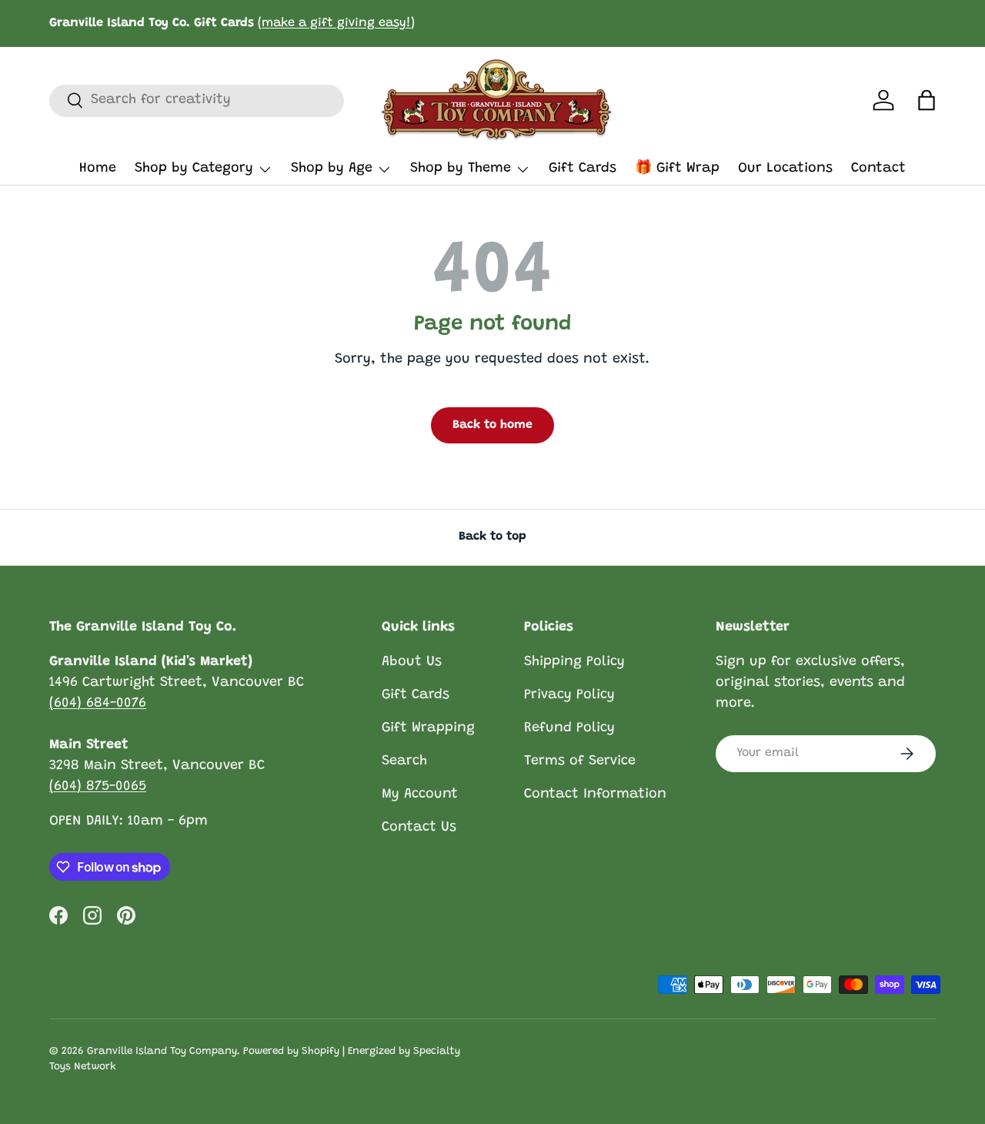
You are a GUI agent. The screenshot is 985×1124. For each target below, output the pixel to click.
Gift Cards (582, 169)
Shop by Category (194, 169)
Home (97, 169)
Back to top (492, 536)
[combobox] (196, 100)
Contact (878, 169)
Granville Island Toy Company (162, 1051)
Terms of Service (580, 761)
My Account (420, 794)
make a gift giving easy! (336, 23)
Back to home (492, 425)
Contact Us (419, 828)
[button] (926, 100)
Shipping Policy (574, 662)
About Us (412, 662)
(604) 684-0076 (97, 704)
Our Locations (785, 169)
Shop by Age (331, 169)
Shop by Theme (460, 169)
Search (404, 761)
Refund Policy (569, 728)
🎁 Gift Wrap (677, 169)
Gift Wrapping (428, 728)
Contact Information (595, 794)
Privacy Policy (569, 695)
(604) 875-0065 (97, 787)
